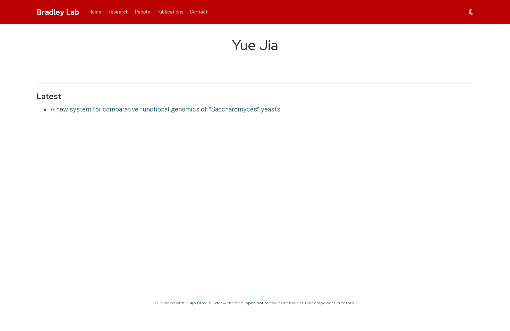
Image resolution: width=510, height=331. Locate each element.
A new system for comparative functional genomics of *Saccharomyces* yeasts (165, 109)
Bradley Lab (57, 12)
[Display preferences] (471, 12)
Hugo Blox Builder (203, 303)
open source (258, 303)
